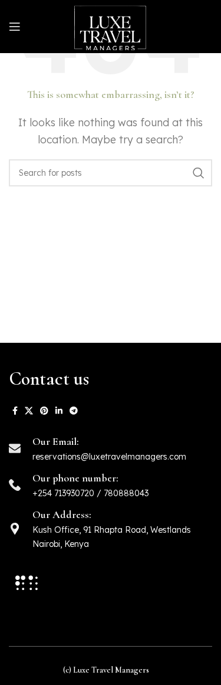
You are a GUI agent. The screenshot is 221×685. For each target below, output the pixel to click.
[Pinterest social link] (44, 410)
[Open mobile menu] (15, 26)
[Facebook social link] (15, 410)
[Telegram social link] (73, 410)
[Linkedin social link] (59, 410)
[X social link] (29, 410)
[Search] (198, 172)
